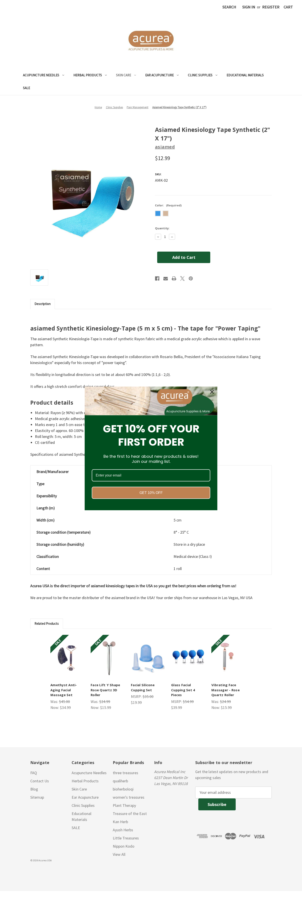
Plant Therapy (124, 805)
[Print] (174, 278)
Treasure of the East (130, 813)
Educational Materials (245, 75)
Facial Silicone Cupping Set (143, 687)
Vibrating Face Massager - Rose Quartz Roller (225, 690)
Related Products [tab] (46, 623)
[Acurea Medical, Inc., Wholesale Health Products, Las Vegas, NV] (24, 870)
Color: (168, 205)
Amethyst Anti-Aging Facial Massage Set (63, 690)
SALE (26, 88)
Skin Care (123, 75)
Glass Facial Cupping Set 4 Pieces (183, 690)
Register (270, 6)
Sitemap (37, 797)
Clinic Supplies (200, 75)
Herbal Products (87, 75)
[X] (182, 278)
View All (119, 854)
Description (42, 304)
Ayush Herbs (123, 829)
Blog (34, 789)
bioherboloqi (123, 789)
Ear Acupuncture (159, 75)
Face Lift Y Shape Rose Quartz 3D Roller (105, 690)
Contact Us (39, 780)
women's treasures (128, 797)
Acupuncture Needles (41, 75)
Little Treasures (126, 838)
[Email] (165, 278)
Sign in (248, 6)
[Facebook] (157, 278)
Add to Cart (67, 657)
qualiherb (120, 780)
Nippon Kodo (123, 846)
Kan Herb (120, 821)
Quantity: (162, 228)
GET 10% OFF (151, 493)
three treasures (125, 772)
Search (229, 6)
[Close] (212, 392)
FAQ (33, 772)
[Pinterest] (191, 278)
